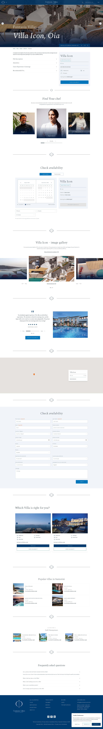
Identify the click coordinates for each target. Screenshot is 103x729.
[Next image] (100, 23)
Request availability (32, 337)
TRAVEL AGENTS (49, 700)
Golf (46, 630)
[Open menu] (6, 2)
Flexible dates (57, 174)
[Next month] (51, 183)
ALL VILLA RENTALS (34, 700)
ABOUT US (32, 710)
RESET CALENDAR (51, 204)
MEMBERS (48, 702)
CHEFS (62, 702)
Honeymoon (53, 630)
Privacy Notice (45, 721)
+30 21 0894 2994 (81, 700)
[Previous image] (2, 23)
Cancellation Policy (53, 721)
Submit (82, 481)
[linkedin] (55, 717)
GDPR (68, 721)
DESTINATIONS (33, 705)
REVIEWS (48, 705)
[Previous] (47, 141)
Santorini (25, 48)
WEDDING (48, 707)
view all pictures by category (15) (69, 45)
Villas (17, 48)
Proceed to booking (73, 204)
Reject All (77, 724)
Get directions (73, 378)
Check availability (74, 82)
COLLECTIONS (33, 707)
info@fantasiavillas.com (84, 702)
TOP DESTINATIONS (65, 705)
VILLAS (31, 702)
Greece (21, 48)
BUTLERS (63, 700)
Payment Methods (63, 721)
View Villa (33, 545)
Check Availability (33, 549)
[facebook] (51, 717)
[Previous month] (21, 183)
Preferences (87, 724)
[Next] (55, 141)
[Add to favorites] (84, 375)
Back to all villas (66, 59)
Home (14, 48)
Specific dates (46, 174)
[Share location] (85, 375)
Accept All (96, 724)
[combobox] (89, 2)
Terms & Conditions (37, 721)
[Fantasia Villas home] (3, 2)
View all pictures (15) (51, 283)
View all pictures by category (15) (51, 251)
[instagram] (48, 717)
